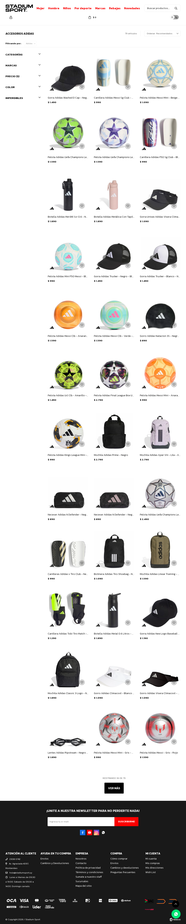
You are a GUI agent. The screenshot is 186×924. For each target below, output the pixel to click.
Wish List (150, 872)
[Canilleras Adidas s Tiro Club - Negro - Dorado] (68, 549)
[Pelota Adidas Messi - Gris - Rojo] (160, 728)
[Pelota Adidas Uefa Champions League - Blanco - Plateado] (160, 490)
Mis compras (152, 863)
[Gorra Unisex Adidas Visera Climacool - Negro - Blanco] (160, 192)
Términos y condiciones (89, 872)
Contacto (81, 863)
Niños (67, 8)
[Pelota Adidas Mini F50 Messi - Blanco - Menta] (68, 251)
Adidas (29, 43)
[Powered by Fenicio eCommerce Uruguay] (175, 919)
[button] (176, 8)
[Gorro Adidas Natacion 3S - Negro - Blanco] (160, 311)
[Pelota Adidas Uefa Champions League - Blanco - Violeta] (114, 132)
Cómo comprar (119, 859)
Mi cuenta (151, 859)
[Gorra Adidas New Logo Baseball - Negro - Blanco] (160, 609)
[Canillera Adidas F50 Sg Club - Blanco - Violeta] (160, 132)
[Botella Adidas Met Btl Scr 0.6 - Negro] (68, 192)
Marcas (100, 8)
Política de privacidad (88, 868)
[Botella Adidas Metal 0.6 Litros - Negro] (114, 609)
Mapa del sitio (84, 886)
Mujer (41, 8)
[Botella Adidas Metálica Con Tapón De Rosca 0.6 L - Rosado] (114, 192)
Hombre (53, 8)
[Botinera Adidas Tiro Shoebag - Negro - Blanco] (114, 549)
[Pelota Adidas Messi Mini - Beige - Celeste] (160, 73)
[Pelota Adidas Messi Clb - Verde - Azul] (114, 311)
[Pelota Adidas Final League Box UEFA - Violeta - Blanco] (114, 371)
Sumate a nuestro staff (89, 877)
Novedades (132, 8)
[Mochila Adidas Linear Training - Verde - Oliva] (160, 549)
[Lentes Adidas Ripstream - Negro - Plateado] (68, 728)
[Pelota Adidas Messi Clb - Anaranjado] (68, 311)
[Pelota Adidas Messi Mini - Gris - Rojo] (114, 728)
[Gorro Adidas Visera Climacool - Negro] (160, 668)
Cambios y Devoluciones (55, 863)
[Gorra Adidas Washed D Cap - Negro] (68, 73)
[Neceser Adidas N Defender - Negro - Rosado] (114, 490)
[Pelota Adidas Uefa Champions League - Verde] (68, 132)
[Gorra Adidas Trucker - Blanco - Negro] (160, 251)
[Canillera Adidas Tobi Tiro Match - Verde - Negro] (68, 609)
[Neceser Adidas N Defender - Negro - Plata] (68, 490)
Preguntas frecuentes (122, 872)
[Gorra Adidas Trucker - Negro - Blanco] (114, 251)
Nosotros (81, 859)
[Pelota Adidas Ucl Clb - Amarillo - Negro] (68, 371)
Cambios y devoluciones (124, 868)
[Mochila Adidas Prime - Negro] (114, 430)
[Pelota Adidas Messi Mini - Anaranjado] (160, 371)
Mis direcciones (154, 868)
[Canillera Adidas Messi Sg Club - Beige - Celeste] (114, 73)
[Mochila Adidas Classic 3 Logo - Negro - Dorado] (68, 668)
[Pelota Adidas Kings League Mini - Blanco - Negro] (68, 430)
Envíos (44, 859)
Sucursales (82, 881)
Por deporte (83, 8)
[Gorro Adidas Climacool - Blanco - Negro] (114, 668)
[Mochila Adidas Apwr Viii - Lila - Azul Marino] (160, 430)
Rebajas (114, 8)
